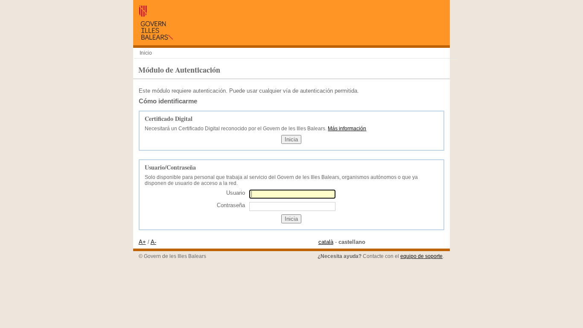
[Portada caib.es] (156, 38)
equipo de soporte (421, 256)
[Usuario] (292, 194)
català (325, 242)
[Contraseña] (292, 206)
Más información (347, 128)
